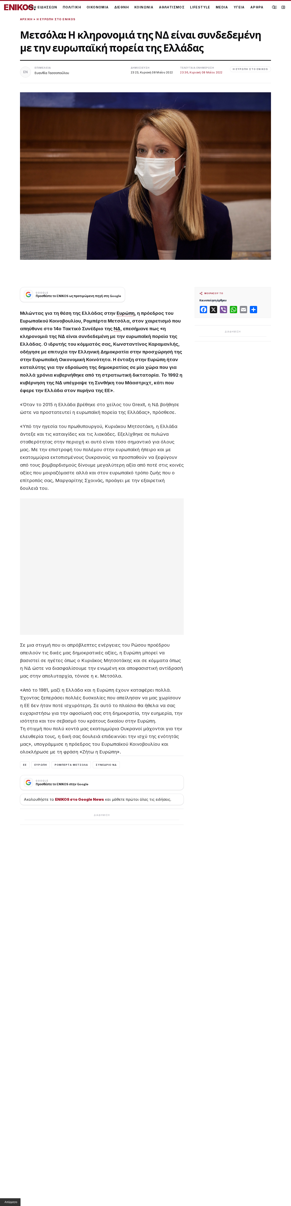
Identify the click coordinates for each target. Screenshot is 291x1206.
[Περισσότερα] (275, 7)
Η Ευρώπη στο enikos (56, 19)
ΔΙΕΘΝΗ (121, 7)
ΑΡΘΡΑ (257, 7)
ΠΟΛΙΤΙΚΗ (72, 7)
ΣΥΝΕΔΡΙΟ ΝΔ (106, 764)
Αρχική (26, 19)
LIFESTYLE (200, 7)
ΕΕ (25, 764)
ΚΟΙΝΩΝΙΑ (143, 7)
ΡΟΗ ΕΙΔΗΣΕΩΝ (42, 7)
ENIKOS (20, 7)
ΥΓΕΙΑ (239, 7)
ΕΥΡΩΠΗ (40, 764)
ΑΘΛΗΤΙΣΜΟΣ (172, 7)
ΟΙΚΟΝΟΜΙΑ (98, 7)
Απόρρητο (11, 1202)
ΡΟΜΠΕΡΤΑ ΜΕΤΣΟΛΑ (71, 764)
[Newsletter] (283, 7)
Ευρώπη (126, 313)
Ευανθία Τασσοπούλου (52, 73)
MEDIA (222, 7)
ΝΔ (117, 328)
